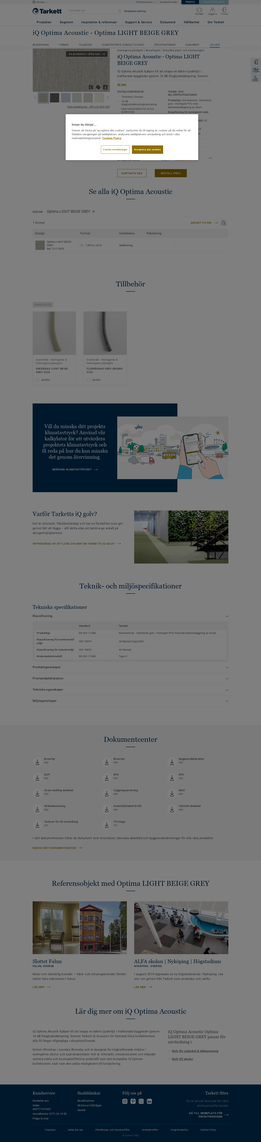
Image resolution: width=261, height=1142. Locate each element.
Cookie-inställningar (115, 149)
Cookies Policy (111, 138)
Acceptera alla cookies (147, 149)
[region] (132, 137)
